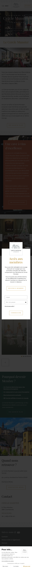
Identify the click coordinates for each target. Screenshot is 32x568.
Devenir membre (16, 288)
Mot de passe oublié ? (9, 306)
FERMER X (27, 247)
